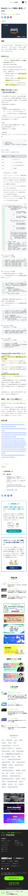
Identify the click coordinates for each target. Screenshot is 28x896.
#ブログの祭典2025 (5, 756)
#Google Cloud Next (20, 762)
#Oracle (3, 781)
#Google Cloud (9, 740)
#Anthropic (10, 784)
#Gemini (10, 742)
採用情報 (16, 861)
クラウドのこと (4, 847)
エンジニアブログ (11, 14)
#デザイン (14, 756)
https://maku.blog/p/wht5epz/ (8, 436)
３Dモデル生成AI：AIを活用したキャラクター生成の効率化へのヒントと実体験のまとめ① (17, 591)
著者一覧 (16, 840)
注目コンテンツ (4, 851)
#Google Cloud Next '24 (6, 745)
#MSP (15, 742)
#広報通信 (4, 784)
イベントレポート (5, 842)
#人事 (13, 751)
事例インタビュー (5, 849)
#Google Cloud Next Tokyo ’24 (8, 770)
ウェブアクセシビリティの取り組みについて (10, 865)
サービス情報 (9, 861)
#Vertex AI (13, 773)
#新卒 (13, 762)
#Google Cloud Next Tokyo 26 (8, 778)
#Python (21, 781)
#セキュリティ (16, 745)
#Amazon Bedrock (20, 751)
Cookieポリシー (15, 863)
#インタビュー (19, 773)
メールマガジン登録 (19, 845)
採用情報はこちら (14, 568)
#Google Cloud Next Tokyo (15, 775)
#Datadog (18, 778)
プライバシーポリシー (5, 863)
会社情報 (3, 861)
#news (15, 740)
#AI (2, 753)
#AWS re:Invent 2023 (19, 765)
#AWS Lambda (5, 775)
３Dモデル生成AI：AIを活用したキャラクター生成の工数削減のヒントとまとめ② (17, 597)
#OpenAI (3, 787)
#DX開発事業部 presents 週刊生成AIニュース (14, 753)
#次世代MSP (4, 767)
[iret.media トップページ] (7, 835)
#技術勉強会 (4, 765)
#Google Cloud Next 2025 (13, 787)
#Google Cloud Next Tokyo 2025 (14, 759)
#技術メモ (4, 21)
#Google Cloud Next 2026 (12, 781)
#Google (23, 770)
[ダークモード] (23, 2)
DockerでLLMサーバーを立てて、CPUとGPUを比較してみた (17, 585)
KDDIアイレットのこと (6, 840)
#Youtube (11, 765)
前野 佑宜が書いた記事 (12, 489)
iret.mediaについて (19, 842)
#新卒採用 (18, 770)
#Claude (23, 778)
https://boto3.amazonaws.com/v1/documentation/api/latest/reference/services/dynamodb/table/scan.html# (13, 451)
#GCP (7, 773)
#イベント (4, 759)
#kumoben (11, 767)
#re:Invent (4, 742)
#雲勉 (19, 756)
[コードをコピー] (25, 141)
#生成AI (20, 740)
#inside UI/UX (18, 748)
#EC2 (16, 784)
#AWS (3, 740)
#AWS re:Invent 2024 (6, 762)
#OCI (3, 773)
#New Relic (21, 784)
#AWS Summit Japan (6, 751)
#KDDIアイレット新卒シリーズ (8, 748)
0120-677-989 (14, 883)
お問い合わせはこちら (14, 531)
